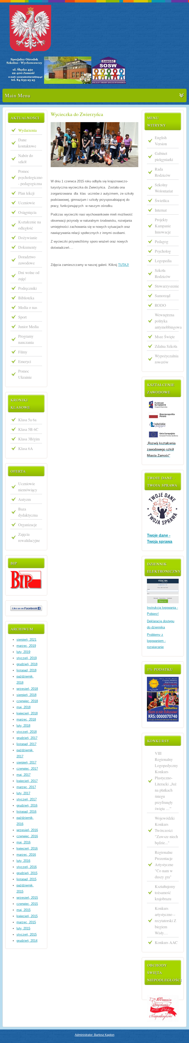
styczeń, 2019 (26, 658)
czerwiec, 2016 (27, 836)
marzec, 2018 (26, 719)
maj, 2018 (23, 707)
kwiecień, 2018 (27, 713)
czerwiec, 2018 (27, 701)
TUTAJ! (123, 265)
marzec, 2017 (26, 787)
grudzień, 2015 (26, 873)
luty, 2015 (23, 928)
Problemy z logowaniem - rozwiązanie (156, 641)
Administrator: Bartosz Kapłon (94, 1035)
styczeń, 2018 (26, 732)
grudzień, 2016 (26, 805)
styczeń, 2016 (26, 867)
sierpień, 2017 (26, 762)
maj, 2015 (23, 910)
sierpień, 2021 (26, 639)
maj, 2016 (23, 842)
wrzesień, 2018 (27, 689)
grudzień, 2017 (26, 738)
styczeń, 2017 (26, 799)
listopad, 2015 (26, 879)
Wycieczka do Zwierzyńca (77, 114)
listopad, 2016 (26, 811)
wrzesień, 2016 (27, 830)
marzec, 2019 (26, 646)
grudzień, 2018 (26, 664)
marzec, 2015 (26, 922)
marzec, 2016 (26, 854)
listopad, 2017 (26, 744)
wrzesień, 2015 (27, 897)
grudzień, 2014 (26, 940)
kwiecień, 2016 (27, 848)
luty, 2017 (23, 793)
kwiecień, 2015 (27, 916)
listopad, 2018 (26, 670)
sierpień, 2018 (26, 695)
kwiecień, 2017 (27, 781)
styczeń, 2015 (26, 934)
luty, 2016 (23, 861)
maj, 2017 (23, 775)
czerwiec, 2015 (27, 904)
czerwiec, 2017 (27, 768)
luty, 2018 (23, 725)
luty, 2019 (23, 652)
